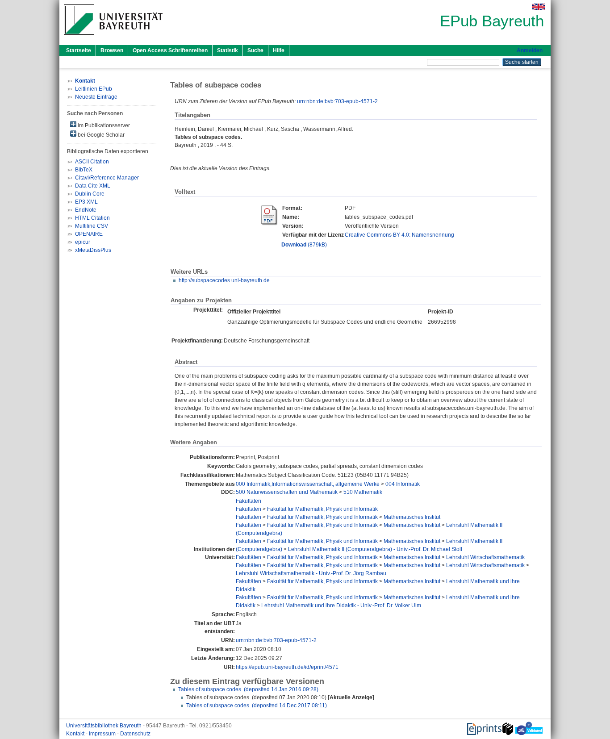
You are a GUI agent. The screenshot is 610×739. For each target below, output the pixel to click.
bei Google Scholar (100, 135)
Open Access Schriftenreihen (170, 50)
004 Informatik (402, 484)
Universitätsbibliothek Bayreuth (104, 725)
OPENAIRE (89, 234)
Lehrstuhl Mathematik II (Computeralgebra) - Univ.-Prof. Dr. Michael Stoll (375, 549)
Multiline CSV (91, 226)
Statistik (227, 50)
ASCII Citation (92, 162)
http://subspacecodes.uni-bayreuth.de (224, 280)
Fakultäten (248, 501)
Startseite (78, 50)
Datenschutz (135, 734)
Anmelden (530, 50)
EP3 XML (86, 202)
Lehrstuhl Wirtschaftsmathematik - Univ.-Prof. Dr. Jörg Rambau (311, 573)
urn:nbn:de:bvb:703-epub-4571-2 (337, 101)
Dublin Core (89, 194)
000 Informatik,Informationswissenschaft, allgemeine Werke (308, 484)
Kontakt (76, 734)
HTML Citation (92, 218)
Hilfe (278, 50)
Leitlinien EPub (93, 89)
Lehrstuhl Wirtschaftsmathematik (485, 557)
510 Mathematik (362, 492)
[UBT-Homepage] (113, 37)
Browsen (111, 50)
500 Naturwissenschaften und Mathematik (287, 492)
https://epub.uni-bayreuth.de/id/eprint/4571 (287, 667)
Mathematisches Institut (412, 517)
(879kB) (304, 245)
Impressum (103, 734)
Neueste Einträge (96, 97)
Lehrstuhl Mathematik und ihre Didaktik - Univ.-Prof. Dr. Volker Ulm (341, 605)
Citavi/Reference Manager (107, 178)
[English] (538, 7)
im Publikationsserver (103, 125)
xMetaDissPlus (93, 250)
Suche (255, 50)
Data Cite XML (92, 186)
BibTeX (83, 170)
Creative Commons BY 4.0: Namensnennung (399, 235)
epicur (82, 242)
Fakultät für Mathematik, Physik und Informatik (322, 509)
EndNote (85, 210)
